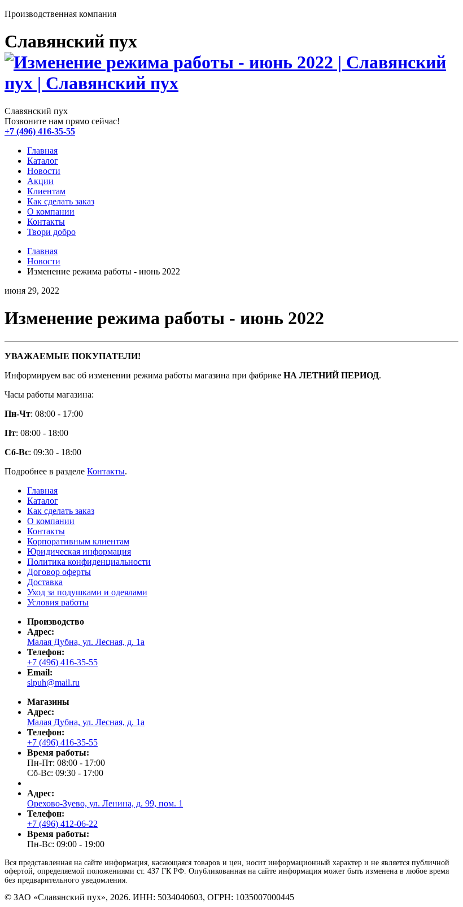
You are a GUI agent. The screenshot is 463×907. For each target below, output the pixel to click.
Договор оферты (59, 572)
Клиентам (46, 191)
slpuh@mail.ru (53, 682)
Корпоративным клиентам (78, 541)
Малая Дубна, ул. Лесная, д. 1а (86, 642)
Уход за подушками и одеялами (87, 592)
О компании (51, 211)
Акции (40, 181)
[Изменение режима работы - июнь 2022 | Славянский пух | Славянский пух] (231, 83)
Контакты (46, 221)
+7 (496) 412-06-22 (62, 823)
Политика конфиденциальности (89, 561)
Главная (42, 150)
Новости (43, 171)
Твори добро (51, 232)
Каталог (42, 160)
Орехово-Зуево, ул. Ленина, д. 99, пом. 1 (105, 803)
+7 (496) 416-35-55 (40, 131)
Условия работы (58, 602)
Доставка (45, 582)
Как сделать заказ (60, 201)
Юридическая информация (79, 551)
